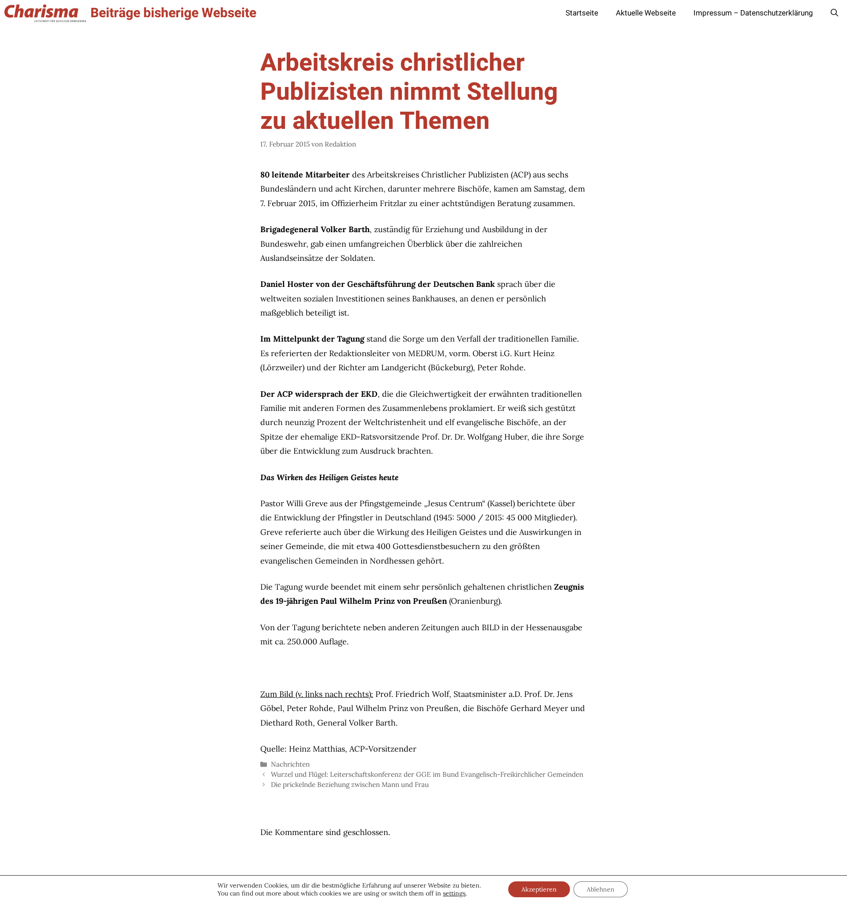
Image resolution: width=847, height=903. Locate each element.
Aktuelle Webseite (646, 13)
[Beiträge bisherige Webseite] (45, 13)
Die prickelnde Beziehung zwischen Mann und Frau (350, 784)
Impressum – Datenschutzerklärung (753, 13)
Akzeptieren (539, 889)
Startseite (582, 13)
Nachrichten (290, 764)
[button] (834, 13)
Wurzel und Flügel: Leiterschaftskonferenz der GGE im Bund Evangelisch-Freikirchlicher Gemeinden (427, 774)
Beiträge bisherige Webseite (173, 13)
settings (454, 893)
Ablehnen (601, 889)
